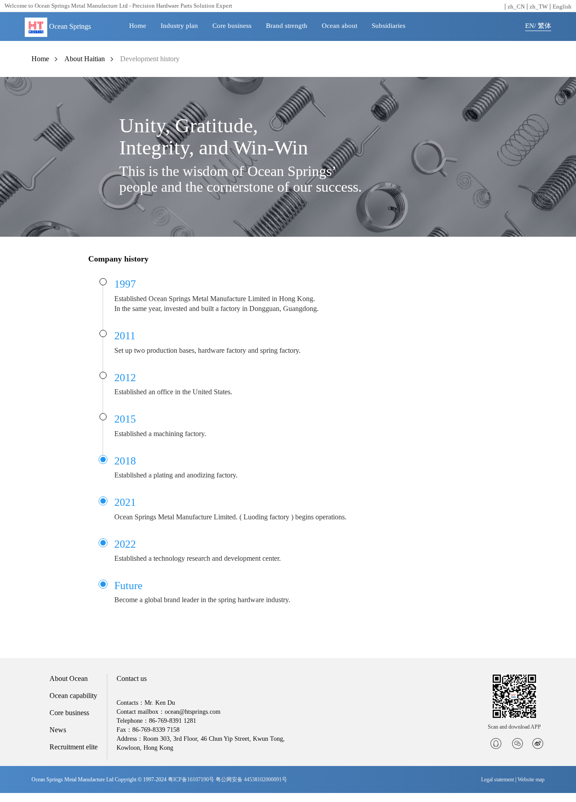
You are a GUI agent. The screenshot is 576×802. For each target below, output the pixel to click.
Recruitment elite (74, 747)
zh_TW (539, 6)
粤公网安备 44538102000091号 (251, 779)
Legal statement (497, 779)
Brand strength (286, 25)
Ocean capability (73, 695)
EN (529, 25)
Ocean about (339, 25)
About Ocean (69, 678)
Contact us (132, 678)
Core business (232, 25)
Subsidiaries (388, 25)
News (58, 730)
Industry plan (179, 25)
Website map (531, 779)
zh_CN (516, 6)
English (562, 6)
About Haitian (84, 59)
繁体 (544, 25)
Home (137, 25)
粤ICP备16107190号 (191, 779)
